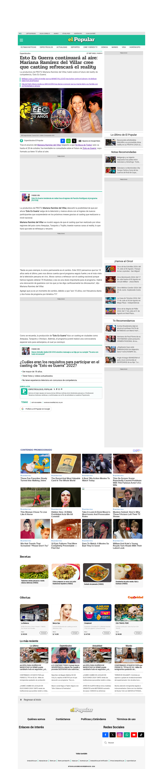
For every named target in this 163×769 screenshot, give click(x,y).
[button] (21, 40)
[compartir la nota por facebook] (62, 141)
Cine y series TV (90, 47)
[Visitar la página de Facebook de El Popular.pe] (105, 734)
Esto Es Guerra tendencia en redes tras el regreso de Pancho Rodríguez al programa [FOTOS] (64, 199)
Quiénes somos (36, 719)
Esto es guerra (37, 402)
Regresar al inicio (32, 699)
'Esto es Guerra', (89, 148)
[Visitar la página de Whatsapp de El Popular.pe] (127, 734)
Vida (124, 47)
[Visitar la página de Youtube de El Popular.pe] (134, 734)
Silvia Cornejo (45, 33)
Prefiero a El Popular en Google (38, 409)
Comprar (43, 633)
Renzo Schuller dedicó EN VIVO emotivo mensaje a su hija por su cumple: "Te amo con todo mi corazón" (65, 353)
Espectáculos (46, 47)
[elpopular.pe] (81, 43)
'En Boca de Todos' (83, 145)
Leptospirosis (31, 33)
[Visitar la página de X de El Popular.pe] (113, 734)
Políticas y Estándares (93, 719)
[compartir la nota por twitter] (74, 141)
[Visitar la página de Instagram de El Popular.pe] (120, 734)
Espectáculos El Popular (33, 141)
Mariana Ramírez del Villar (49, 145)
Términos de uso (126, 719)
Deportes (75, 47)
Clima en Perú (90, 33)
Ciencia (104, 47)
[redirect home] (81, 710)
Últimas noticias (28, 47)
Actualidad (62, 47)
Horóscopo (78, 33)
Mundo (56, 33)
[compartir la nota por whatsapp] (68, 141)
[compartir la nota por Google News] (89, 141)
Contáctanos (63, 719)
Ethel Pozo (66, 33)
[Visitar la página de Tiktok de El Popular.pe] (141, 734)
